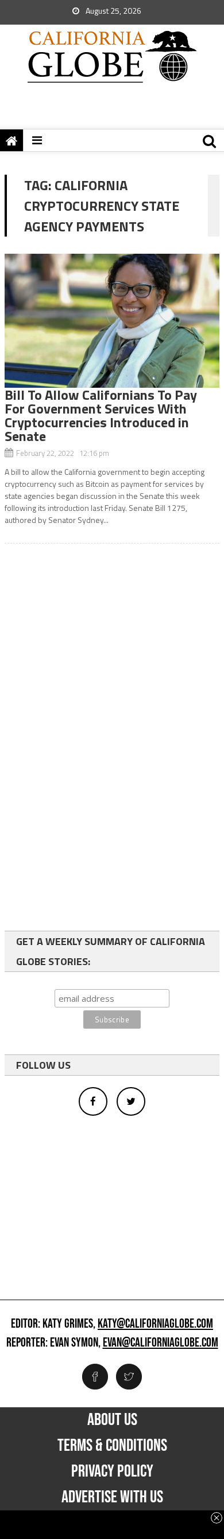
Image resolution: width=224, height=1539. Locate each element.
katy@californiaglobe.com (155, 1324)
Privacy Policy (112, 1471)
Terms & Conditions (112, 1445)
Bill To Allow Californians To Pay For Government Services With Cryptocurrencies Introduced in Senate (101, 415)
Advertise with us (112, 1497)
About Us (112, 1420)
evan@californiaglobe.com (160, 1343)
